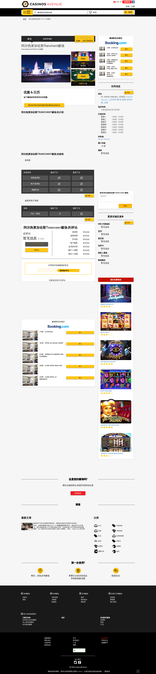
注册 (133, 6)
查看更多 (78, 493)
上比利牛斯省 (115, 99)
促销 (99, 531)
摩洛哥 (83, 602)
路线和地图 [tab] (47, 39)
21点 (99, 525)
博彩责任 (47, 640)
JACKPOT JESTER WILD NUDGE (111, 453)
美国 (24, 599)
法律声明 (47, 643)
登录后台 (104, 640)
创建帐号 (104, 643)
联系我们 (76, 640)
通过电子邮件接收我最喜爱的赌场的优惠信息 (44, 105)
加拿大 (24, 597)
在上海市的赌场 (28, 622)
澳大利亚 (113, 602)
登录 (127, 6)
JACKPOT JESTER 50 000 (109, 425)
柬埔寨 (112, 599)
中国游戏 (119, 525)
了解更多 (107, 671)
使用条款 (47, 645)
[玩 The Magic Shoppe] (115, 350)
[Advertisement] (78, 27)
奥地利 (54, 602)
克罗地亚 (55, 597)
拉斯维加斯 (120, 536)
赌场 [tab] (29, 39)
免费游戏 (127, 2)
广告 (74, 643)
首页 (24, 19)
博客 (74, 645)
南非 (82, 597)
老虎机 (100, 546)
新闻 (99, 541)
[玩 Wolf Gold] (115, 321)
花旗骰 (118, 546)
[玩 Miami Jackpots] (115, 293)
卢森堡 (54, 599)
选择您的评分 (64, 270)
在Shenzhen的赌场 (29, 620)
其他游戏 (119, 531)
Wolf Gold (104, 332)
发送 (125, 206)
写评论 (36, 250)
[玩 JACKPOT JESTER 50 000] (115, 411)
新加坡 (112, 597)
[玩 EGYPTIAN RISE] (115, 379)
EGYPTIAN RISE (106, 391)
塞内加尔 (84, 599)
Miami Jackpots (107, 304)
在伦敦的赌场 (27, 624)
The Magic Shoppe (107, 362)
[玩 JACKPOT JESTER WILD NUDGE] (115, 442)
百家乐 (118, 541)
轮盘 (117, 551)
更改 (89, 195)
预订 (80, 332)
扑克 (99, 536)
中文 (117, 2)
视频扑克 (101, 551)
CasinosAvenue (81, 667)
